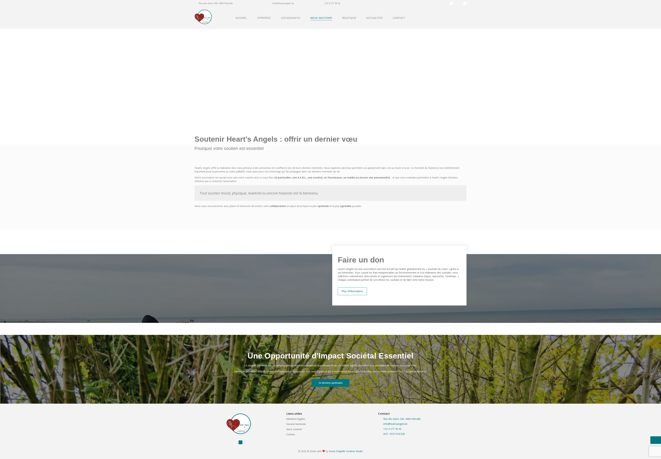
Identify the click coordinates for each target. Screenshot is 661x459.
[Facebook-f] (236, 442)
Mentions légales (295, 418)
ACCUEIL (241, 18)
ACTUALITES (374, 18)
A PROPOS (264, 18)
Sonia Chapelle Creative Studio (346, 451)
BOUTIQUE (349, 18)
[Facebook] (458, 3)
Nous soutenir (294, 429)
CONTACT (399, 18)
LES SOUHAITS (290, 18)
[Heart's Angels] (203, 17)
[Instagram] (464, 3)
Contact (290, 434)
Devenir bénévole (296, 424)
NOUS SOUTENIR (321, 18)
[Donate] (451, 3)
